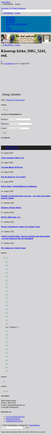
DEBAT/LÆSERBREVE (15, 31)
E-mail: (4, 128)
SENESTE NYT (12, 147)
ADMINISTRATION (14, 421)
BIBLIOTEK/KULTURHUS (16, 24)
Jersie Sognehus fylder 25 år (12, 158)
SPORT (9, 29)
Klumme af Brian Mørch (11, 208)
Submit (27, 428)
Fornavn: (4, 119)
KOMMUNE (10, 19)
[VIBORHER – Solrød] (10, 13)
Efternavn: (5, 124)
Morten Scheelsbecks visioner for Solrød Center (20, 227)
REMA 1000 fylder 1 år (10, 217)
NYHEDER (10, 17)
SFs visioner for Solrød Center (13, 248)
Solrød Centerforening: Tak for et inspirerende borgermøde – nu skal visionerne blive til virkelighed (25, 237)
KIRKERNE (10, 22)
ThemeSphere (34, 425)
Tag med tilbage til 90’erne (12, 167)
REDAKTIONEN (13, 419)
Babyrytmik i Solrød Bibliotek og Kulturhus (19, 186)
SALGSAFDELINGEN (15, 417)
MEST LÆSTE (12, 149)
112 (7, 26)
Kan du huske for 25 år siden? (13, 177)
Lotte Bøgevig (9, 63)
